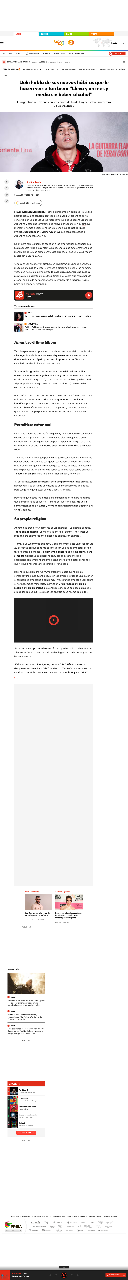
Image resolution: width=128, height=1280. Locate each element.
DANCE (69, 34)
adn (99, 1222)
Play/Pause (54, 620)
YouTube (59, 1190)
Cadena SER (83, 1222)
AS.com (91, 1222)
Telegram (6, 201)
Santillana (59, 1222)
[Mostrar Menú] (3, 43)
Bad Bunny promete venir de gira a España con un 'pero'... (37, 914)
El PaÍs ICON (69, 1229)
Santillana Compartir (72, 1222)
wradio (60, 1225)
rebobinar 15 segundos (56, 1275)
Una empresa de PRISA (13, 1224)
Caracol (108, 1222)
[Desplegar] (64, 1267)
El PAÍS (35, 1222)
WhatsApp (6, 194)
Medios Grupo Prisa (13, 1230)
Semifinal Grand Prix (32, 69)
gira (84, 224)
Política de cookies (58, 1216)
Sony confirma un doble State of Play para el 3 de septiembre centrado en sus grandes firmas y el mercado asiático (26, 1002)
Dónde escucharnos (110, 1216)
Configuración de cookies (76, 1216)
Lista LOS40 (7, 54)
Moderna (46, 1229)
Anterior (50, 1275)
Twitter (6, 188)
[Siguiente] (124, 69)
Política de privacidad (41, 1216)
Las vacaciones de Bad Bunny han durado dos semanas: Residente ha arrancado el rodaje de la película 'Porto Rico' (26, 1031)
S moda (79, 1229)
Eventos (46, 54)
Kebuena (106, 1225)
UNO (52, 1225)
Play (64, 1275)
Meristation (102, 1229)
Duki (16, 678)
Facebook (6, 181)
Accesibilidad (26, 1216)
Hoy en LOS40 (59, 54)
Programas (34, 54)
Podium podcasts (59, 1229)
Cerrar (124, 62)
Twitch (74, 1190)
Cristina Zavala (33, 182)
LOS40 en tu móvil (94, 1216)
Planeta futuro (97, 1225)
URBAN (94, 34)
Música (19, 54)
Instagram (49, 1190)
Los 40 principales (47, 1222)
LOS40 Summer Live (76, 54)
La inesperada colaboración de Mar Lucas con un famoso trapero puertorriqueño (68, 915)
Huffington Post (39, 1225)
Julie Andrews (49, 69)
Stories (79, 1190)
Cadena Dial (79, 1225)
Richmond (34, 1229)
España (114, 43)
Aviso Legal (15, 1216)
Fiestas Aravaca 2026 (87, 69)
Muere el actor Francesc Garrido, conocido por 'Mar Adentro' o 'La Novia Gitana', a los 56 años (25, 1016)
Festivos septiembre (108, 69)
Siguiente (78, 1275)
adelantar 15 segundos (72, 1275)
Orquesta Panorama (66, 69)
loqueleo (90, 1229)
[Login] (124, 43)
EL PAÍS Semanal (88, 1225)
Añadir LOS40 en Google (30, 203)
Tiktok (54, 1190)
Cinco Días (69, 1225)
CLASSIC (44, 34)
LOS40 (18, 34)
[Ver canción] (14, 1091)
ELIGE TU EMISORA (114, 1275)
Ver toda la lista (24, 1132)
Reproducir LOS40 (88, 295)
